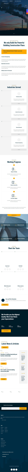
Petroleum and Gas (19, 96)
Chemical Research (19, 127)
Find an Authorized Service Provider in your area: (12, 51)
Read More (19, 103)
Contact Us (6, 428)
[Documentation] (27, 11)
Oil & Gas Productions (21, 238)
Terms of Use (6, 431)
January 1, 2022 (2, 352)
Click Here (5, 52)
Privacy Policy (6, 430)
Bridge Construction (20, 224)
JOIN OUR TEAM (5, 304)
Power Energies (2, 446)
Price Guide (6, 427)
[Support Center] (27, 13)
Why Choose (2, 427)
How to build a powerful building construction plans (8, 370)
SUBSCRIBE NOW (23, 408)
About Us (2, 428)
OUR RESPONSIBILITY (6, 330)
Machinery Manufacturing (7, 238)
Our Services (2, 431)
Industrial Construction (18, 112)
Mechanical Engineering (18, 142)
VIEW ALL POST (5, 347)
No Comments (6, 352)
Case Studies (2, 430)
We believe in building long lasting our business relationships (9, 354)
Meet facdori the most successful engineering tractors (23, 378)
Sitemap (2, 433)
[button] (2, 18)
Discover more (5, 28)
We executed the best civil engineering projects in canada (23, 358)
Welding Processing (6, 224)
